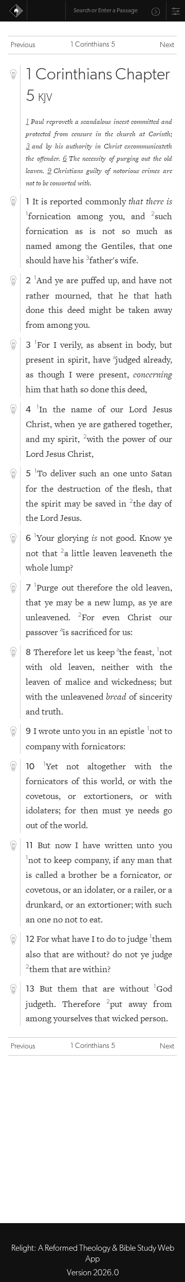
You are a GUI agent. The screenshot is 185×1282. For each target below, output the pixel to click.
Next (167, 45)
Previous (23, 45)
